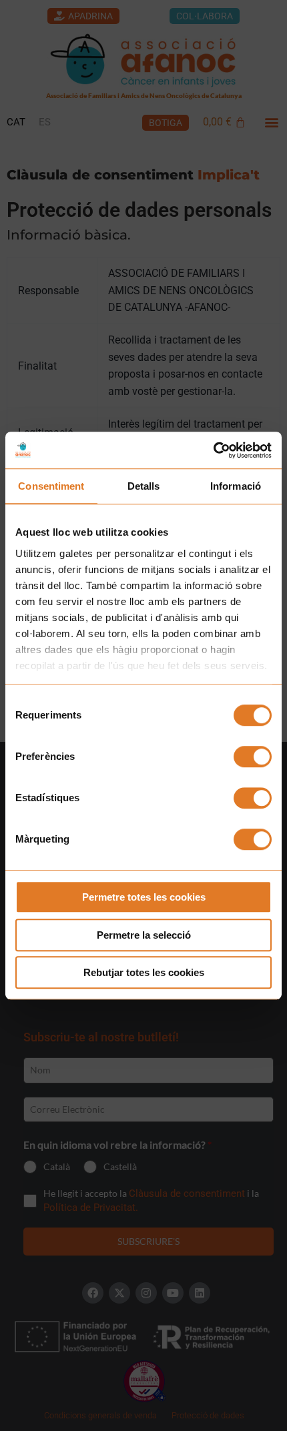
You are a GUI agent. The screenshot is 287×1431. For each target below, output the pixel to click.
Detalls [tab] (143, 486)
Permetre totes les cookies (144, 897)
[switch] (253, 756)
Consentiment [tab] (51, 486)
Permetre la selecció (144, 935)
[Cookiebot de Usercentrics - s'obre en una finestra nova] (213, 450)
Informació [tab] (235, 486)
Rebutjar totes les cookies (143, 972)
